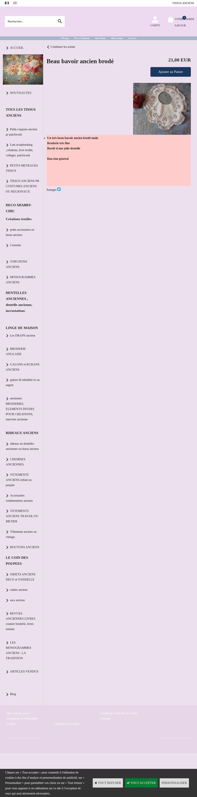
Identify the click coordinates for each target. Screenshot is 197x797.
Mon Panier (100, 38)
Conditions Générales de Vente (118, 713)
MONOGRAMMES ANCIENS (20, 279)
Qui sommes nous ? (19, 713)
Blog (13, 694)
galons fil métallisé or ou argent (23, 382)
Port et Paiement (82, 38)
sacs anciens (17, 600)
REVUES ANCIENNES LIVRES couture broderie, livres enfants (20, 621)
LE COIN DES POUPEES (17, 561)
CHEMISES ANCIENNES (15, 462)
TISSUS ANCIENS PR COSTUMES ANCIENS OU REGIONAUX (22, 186)
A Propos (65, 38)
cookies (11, 723)
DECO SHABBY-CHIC (19, 208)
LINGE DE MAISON (22, 328)
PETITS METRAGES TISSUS (22, 168)
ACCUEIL (17, 47)
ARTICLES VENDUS (24, 671)
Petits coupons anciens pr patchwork (21, 132)
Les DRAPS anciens (22, 335)
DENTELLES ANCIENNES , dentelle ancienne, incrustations (19, 302)
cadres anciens (19, 589)
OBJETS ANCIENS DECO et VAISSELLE (20, 577)
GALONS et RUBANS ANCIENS (22, 367)
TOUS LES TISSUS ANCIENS (21, 112)
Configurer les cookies (66, 723)
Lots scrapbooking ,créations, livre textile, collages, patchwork (19, 150)
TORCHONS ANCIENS (16, 264)
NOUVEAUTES (20, 92)
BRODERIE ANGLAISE (16, 351)
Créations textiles (19, 219)
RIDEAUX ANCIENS (22, 433)
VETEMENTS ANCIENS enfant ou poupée (19, 480)
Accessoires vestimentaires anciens (19, 498)
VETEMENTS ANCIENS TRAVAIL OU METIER (22, 516)
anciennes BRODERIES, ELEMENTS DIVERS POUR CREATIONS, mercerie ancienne (20, 409)
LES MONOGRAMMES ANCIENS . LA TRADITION (18, 650)
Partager (52, 189)
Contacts (132, 38)
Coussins (15, 245)
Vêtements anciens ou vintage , (21, 534)
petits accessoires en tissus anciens (20, 232)
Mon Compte (117, 38)
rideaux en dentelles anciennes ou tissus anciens (22, 446)
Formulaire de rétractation (22, 718)
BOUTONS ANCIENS (24, 547)
